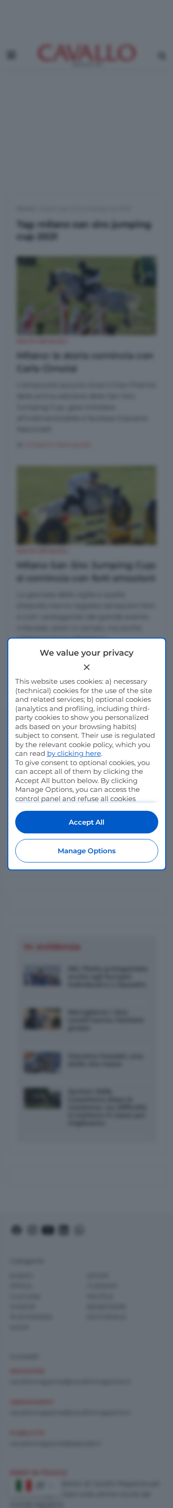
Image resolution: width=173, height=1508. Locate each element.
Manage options (87, 850)
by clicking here (74, 753)
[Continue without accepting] (86, 667)
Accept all (86, 822)
